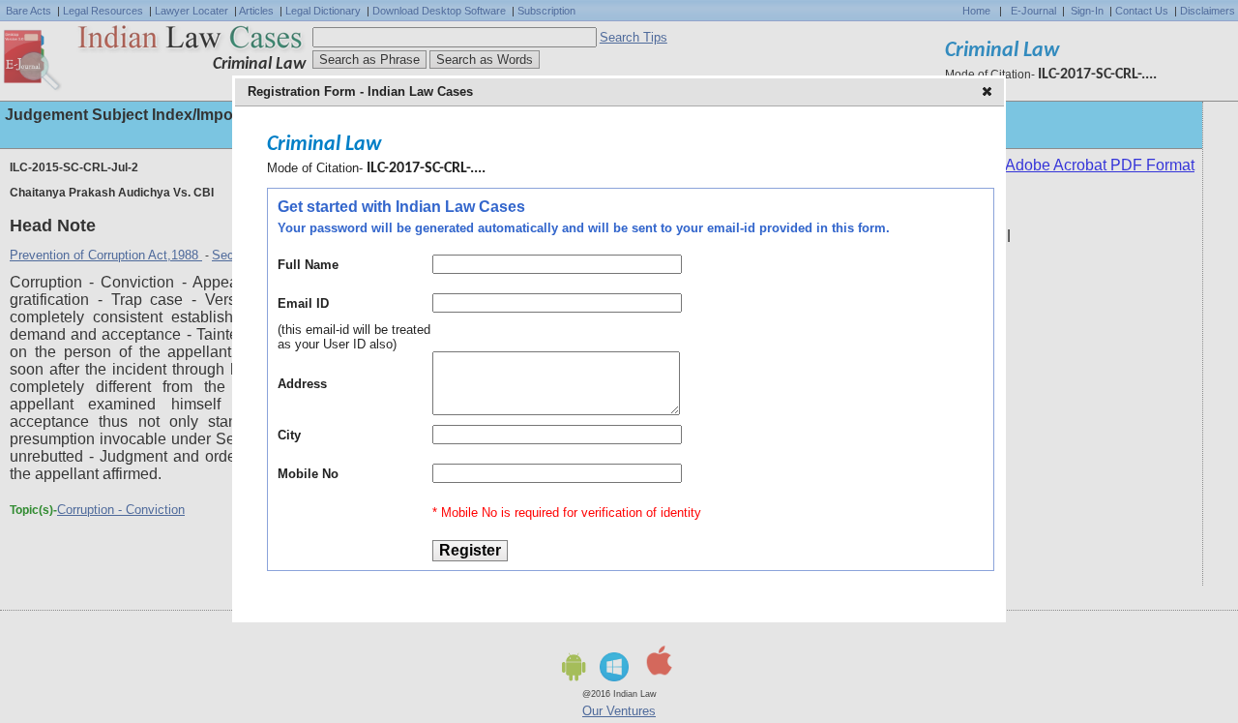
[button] (989, 93)
